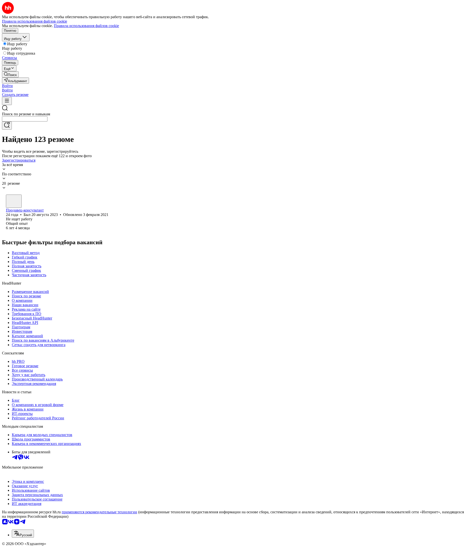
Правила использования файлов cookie (86, 26)
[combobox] (24, 119)
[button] (7, 86)
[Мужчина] (14, 201)
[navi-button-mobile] (7, 101)
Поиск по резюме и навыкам (26, 114)
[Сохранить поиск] (7, 126)
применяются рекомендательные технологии (99, 512)
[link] (10, 74)
